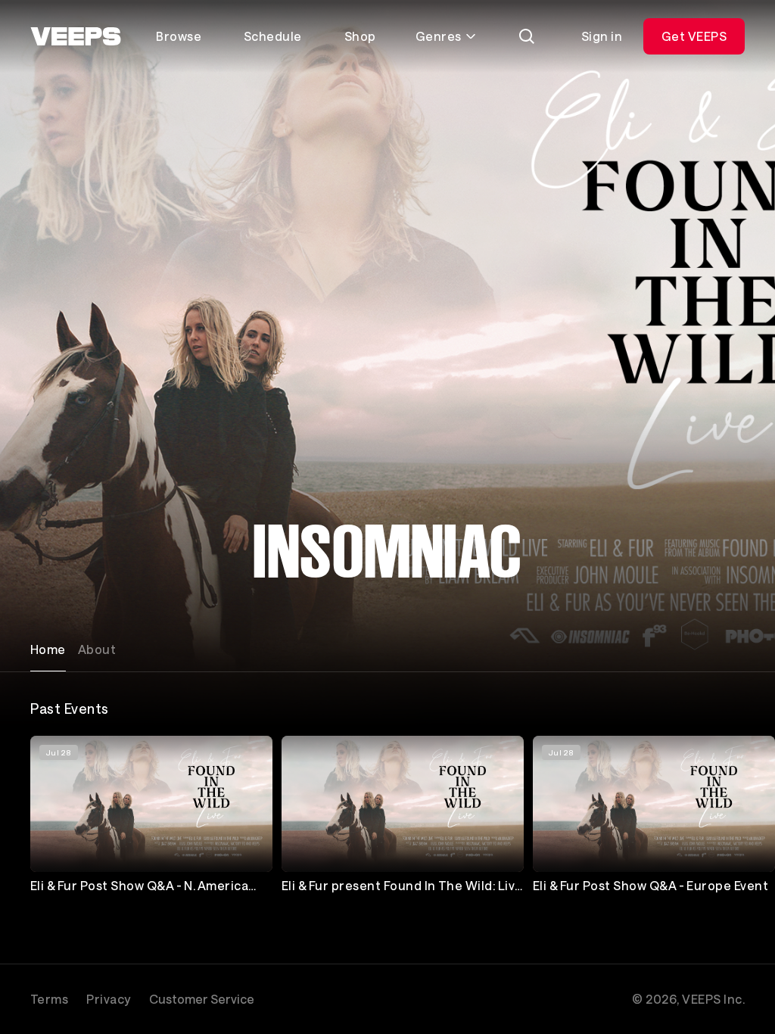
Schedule (273, 36)
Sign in (601, 36)
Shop (360, 36)
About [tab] (97, 649)
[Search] (527, 36)
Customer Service (201, 999)
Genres (439, 36)
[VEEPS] (75, 36)
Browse (178, 36)
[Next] (726, 818)
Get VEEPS (694, 36)
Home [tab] (48, 649)
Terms (49, 999)
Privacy (108, 999)
